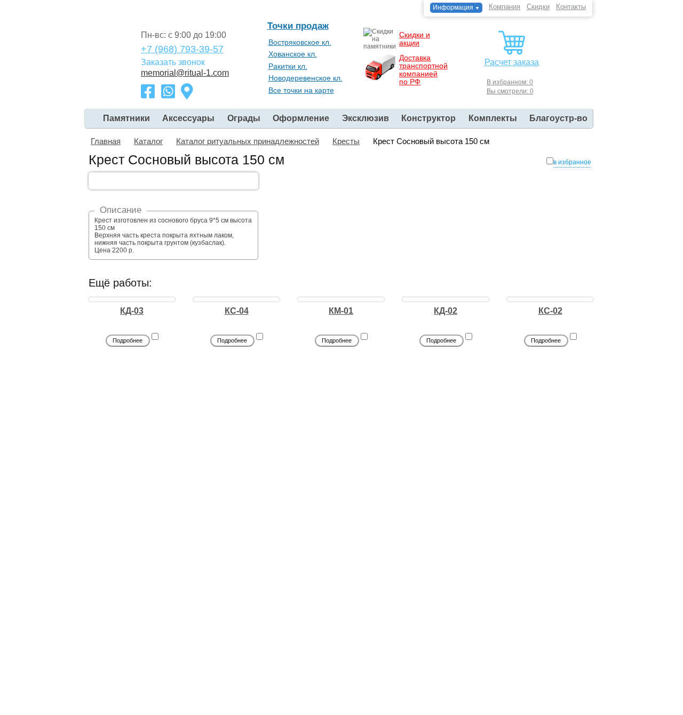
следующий (506, 160)
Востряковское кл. (299, 42)
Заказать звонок (173, 62)
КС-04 (237, 310)
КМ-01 (341, 310)
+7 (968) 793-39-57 (182, 49)
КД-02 (445, 310)
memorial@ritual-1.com (185, 73)
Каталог (148, 141)
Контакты (571, 7)
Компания (504, 7)
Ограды (243, 118)
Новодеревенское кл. (305, 78)
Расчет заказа (512, 62)
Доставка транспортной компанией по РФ (423, 69)
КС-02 (550, 310)
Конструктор (428, 118)
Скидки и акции (414, 38)
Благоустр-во (558, 118)
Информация (456, 7)
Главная (106, 141)
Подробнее (127, 340)
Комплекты (492, 118)
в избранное (572, 162)
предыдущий (458, 160)
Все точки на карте (301, 90)
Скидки (538, 7)
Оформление (301, 118)
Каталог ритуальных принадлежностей (247, 141)
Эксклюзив (365, 118)
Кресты (346, 141)
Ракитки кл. (287, 66)
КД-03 (132, 310)
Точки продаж (298, 26)
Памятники (126, 118)
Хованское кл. (292, 54)
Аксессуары (188, 118)
